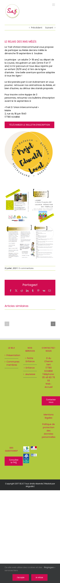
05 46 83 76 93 (48, 379)
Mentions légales (49, 416)
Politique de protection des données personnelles (48, 431)
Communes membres (11, 363)
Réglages (49, 567)
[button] (7, 324)
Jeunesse (30, 374)
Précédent (36, 27)
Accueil (48, 387)
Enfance (30, 367)
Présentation (11, 355)
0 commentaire (26, 268)
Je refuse (39, 577)
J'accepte (20, 577)
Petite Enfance (30, 360)
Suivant (49, 27)
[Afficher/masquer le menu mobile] (53, 4)
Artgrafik (30, 486)
